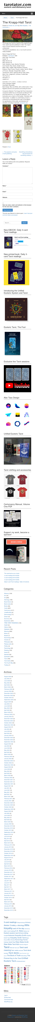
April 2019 (7, 840)
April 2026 (7, 685)
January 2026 (8, 691)
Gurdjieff (6, 935)
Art (5, 595)
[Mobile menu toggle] (32, 13)
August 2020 (7, 811)
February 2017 (8, 891)
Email (4, 191)
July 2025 (6, 704)
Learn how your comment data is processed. (17, 214)
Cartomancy (7, 610)
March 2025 (7, 712)
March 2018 (7, 866)
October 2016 (8, 897)
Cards (5, 608)
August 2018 (7, 857)
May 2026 (7, 683)
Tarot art (12, 947)
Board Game (7, 602)
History (6, 627)
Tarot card (17, 947)
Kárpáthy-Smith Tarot (18, 937)
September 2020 (8, 809)
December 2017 (8, 872)
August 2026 (7, 676)
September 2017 (8, 878)
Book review (7, 604)
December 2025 (8, 693)
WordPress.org (8, 1001)
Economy (6, 618)
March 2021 (7, 796)
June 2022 (7, 769)
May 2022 (7, 771)
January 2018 (8, 870)
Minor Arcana (11, 940)
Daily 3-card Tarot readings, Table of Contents (16, 582)
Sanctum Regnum (24, 944)
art (16, 925)
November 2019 (8, 828)
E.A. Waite (19, 931)
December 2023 (8, 737)
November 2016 (8, 895)
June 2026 (7, 681)
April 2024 (7, 733)
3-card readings (10, 922)
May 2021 (7, 792)
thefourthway (24, 955)
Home (5, 17)
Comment (6, 166)
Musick (6, 635)
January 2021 (8, 801)
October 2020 (8, 807)
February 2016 (8, 904)
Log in (6, 995)
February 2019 (8, 845)
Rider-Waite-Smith (22, 942)
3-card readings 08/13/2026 (11, 580)
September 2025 (8, 699)
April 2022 (7, 773)
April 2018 (7, 864)
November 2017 (8, 874)
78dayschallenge (21, 922)
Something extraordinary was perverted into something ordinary (25, 153)
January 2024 (8, 735)
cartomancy (27, 928)
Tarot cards (14, 950)
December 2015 (8, 908)
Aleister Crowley (10, 925)
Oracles (6, 640)
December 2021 (8, 779)
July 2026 (6, 678)
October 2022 (8, 763)
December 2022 (8, 761)
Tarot (12, 17)
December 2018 (8, 849)
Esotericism (7, 621)
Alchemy (6, 593)
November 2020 (8, 805)
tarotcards (20, 950)
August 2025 (7, 702)
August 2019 (7, 834)
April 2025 (7, 710)
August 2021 (7, 786)
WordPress (25, 1017)
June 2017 (7, 883)
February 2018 (8, 868)
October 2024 (8, 723)
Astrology (6, 600)
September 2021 (8, 784)
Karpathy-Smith (20, 935)
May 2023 (7, 750)
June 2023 (7, 748)
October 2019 (8, 830)
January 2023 (8, 758)
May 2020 (7, 817)
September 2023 (8, 742)
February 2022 (8, 777)
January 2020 (8, 824)
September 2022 (8, 765)
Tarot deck (27, 950)
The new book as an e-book (11, 573)
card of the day (18, 928)
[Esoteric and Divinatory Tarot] (17, 5)
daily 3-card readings (9, 931)
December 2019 (8, 826)
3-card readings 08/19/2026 (11, 575)
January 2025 (8, 716)
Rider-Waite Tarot (10, 944)
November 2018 (8, 851)
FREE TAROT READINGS (11, 623)
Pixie (13, 942)
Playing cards (7, 644)
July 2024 (6, 729)
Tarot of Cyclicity (22, 953)
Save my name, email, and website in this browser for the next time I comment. (17, 205)
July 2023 (6, 746)
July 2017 (6, 880)
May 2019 (7, 838)
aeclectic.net (23, 103)
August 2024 (7, 727)
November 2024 (8, 721)
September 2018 (8, 855)
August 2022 (7, 767)
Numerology (7, 637)
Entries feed (7, 997)
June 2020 (7, 815)
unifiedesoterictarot (20, 961)
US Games (11, 55)
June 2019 (7, 836)
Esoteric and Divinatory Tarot (19, 1015)
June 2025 (7, 706)
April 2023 (7, 752)
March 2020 (7, 822)
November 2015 (8, 910)
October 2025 (8, 697)
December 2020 (8, 803)
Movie (5, 633)
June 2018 (7, 862)
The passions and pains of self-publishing (10, 152)
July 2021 (6, 788)
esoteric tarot (14, 933)
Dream (6, 616)
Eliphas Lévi (26, 931)
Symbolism (7, 656)
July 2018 (6, 859)
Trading (6, 665)
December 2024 (8, 718)
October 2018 (8, 853)
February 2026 (8, 689)
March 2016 (7, 902)
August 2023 (7, 744)
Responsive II (11, 1017)
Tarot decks (7, 661)
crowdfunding (7, 612)
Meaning (6, 631)
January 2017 (8, 893)
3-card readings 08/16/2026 (11, 577)
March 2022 (7, 775)
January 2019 (8, 847)
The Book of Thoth (14, 955)
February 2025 (8, 714)
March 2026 (7, 687)
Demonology (7, 614)
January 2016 (8, 906)
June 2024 (7, 731)
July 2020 (6, 813)
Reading (6, 650)
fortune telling (23, 933)
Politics (6, 646)
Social (5, 652)
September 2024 (8, 725)
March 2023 (7, 754)
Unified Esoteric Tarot (16, 959)
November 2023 (8, 739)
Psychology (7, 648)
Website (5, 197)
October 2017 (8, 876)
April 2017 (7, 887)
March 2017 (7, 889)
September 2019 (8, 832)
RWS (17, 944)
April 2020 (7, 819)
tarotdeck (6, 953)
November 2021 (8, 782)
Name (5, 186)
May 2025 (7, 708)
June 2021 (7, 790)
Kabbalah (6, 629)
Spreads (6, 654)
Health (6, 625)
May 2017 (7, 885)
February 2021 (8, 798)
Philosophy (7, 642)
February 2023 (8, 756)
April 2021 (7, 794)
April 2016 (7, 899)
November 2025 (8, 695)
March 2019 (7, 843)
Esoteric (6, 933)
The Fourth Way (8, 663)
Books (6, 606)
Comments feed (8, 999)
